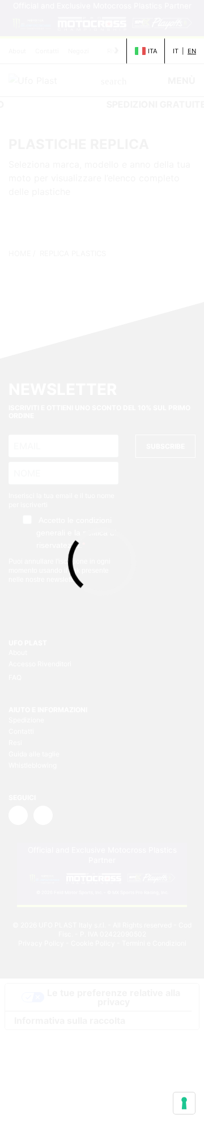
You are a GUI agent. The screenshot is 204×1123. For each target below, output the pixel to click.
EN (192, 51)
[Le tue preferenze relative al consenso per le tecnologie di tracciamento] (184, 1103)
